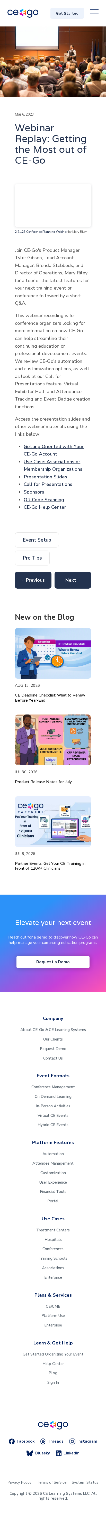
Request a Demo (53, 962)
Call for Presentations (48, 484)
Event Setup (37, 539)
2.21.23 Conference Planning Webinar (41, 232)
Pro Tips (32, 557)
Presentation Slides (45, 477)
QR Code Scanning (44, 499)
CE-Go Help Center (45, 507)
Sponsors (34, 492)
